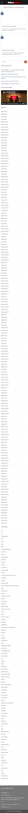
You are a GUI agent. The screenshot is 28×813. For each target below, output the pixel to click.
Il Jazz (2, 635)
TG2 (2, 765)
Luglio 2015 (4, 390)
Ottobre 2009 (4, 491)
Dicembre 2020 (4, 252)
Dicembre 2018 (4, 304)
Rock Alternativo (5, 731)
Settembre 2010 (5, 481)
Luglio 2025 (4, 140)
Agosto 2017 (4, 335)
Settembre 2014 (5, 413)
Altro (2, 538)
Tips (2, 770)
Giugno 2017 (4, 340)
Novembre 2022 (5, 207)
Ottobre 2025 (4, 132)
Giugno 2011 (4, 476)
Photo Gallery (4, 695)
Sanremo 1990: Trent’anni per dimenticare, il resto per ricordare (13, 77)
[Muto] (23, 103)
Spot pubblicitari (5, 744)
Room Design (4, 736)
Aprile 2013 (4, 450)
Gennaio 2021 (4, 249)
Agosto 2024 (4, 166)
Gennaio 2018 (4, 327)
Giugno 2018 (4, 317)
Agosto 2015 (4, 387)
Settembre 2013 (5, 439)
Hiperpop (3, 630)
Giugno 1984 (4, 517)
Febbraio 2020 (4, 278)
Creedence (3, 577)
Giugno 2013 (4, 447)
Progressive (4, 716)
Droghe (3, 593)
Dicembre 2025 (4, 127)
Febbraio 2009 (4, 504)
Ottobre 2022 (4, 210)
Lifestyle (3, 661)
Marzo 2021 (4, 244)
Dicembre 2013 (4, 431)
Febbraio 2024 (4, 176)
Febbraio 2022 (4, 226)
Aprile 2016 (4, 369)
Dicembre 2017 (4, 330)
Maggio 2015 (4, 395)
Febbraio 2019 (4, 299)
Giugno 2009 (4, 499)
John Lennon (4, 648)
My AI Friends (4, 687)
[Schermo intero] (25, 103)
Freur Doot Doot (5, 795)
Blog (2, 544)
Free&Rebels (4, 624)
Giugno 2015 (4, 392)
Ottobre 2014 (4, 411)
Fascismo (3, 619)
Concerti (3, 564)
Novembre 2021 (5, 231)
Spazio (2, 742)
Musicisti (3, 682)
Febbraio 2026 (4, 121)
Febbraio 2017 (4, 346)
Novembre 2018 (5, 306)
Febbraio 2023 (4, 202)
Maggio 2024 (4, 171)
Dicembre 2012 (4, 458)
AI (1, 533)
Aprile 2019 (4, 296)
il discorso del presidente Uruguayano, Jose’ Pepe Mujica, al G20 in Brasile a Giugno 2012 (12, 798)
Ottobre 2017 (4, 333)
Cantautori (3, 551)
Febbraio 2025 (4, 153)
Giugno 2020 (4, 267)
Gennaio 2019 (4, 301)
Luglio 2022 (4, 213)
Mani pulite (3, 666)
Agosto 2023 (4, 189)
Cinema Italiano (4, 557)
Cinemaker (3, 559)
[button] (2, 2)
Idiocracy (3, 632)
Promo (2, 718)
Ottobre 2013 (4, 437)
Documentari (4, 590)
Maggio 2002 (4, 510)
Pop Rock (3, 705)
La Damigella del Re (5, 650)
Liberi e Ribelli (4, 656)
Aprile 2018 (4, 322)
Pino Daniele (4, 697)
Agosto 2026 (4, 111)
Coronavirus (4, 567)
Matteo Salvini (4, 669)
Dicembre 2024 (4, 155)
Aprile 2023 (4, 197)
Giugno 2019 (4, 293)
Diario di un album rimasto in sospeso (9, 585)
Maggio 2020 (4, 270)
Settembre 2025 (5, 134)
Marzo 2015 (4, 398)
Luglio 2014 (4, 418)
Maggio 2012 (4, 471)
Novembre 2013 (5, 434)
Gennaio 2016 (4, 377)
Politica (3, 700)
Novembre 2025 (5, 129)
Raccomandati (4, 723)
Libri (2, 658)
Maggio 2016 (4, 366)
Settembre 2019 (5, 291)
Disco (2, 588)
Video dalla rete (4, 778)
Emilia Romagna (4, 606)
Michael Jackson (5, 671)
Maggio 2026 (4, 114)
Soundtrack (3, 739)
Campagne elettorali (6, 549)
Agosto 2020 (4, 262)
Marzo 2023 (4, 200)
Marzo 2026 (4, 119)
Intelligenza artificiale (6, 645)
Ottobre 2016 (4, 356)
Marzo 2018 (4, 325)
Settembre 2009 (5, 494)
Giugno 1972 (4, 520)
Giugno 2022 (4, 215)
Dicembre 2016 (4, 351)
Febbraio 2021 (4, 247)
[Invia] (25, 62)
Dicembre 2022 (4, 205)
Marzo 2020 (4, 275)
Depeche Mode (4, 583)
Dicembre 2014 (4, 405)
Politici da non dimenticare (7, 703)
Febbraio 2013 (4, 452)
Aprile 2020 (4, 273)
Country (3, 572)
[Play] (3, 103)
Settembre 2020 (5, 260)
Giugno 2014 (4, 421)
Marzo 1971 (4, 523)
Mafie (2, 663)
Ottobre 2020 (4, 257)
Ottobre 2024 (4, 161)
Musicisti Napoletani (6, 684)
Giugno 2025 (4, 142)
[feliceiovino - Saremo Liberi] (14, 2)
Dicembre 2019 (4, 283)
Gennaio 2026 (4, 124)
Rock (2, 729)
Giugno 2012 (4, 468)
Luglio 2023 (4, 192)
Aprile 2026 (4, 116)
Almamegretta (4, 536)
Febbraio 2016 (4, 374)
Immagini (3, 637)
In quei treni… (4, 806)
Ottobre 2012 (4, 463)
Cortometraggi (4, 570)
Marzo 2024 (4, 174)
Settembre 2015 (5, 385)
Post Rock (3, 708)
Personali (3, 692)
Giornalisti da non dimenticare (8, 627)
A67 (2, 531)
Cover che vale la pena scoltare (8, 575)
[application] (14, 97)
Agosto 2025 (4, 137)
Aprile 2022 (4, 220)
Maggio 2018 (4, 320)
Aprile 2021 (4, 241)
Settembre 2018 (5, 312)
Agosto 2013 (4, 442)
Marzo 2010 (4, 486)
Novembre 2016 (5, 353)
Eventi (2, 614)
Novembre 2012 (5, 460)
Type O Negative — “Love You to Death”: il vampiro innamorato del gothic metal (13, 70)
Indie (2, 643)
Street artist (4, 749)
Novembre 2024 (5, 158)
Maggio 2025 (4, 145)
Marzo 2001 (4, 515)
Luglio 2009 (4, 497)
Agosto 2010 (4, 484)
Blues (2, 546)
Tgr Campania (4, 768)
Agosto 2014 (4, 416)
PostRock (3, 710)
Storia (2, 747)
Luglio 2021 (4, 236)
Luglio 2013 (4, 445)
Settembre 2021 (5, 234)
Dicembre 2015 (4, 379)
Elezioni (3, 598)
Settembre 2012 (5, 465)
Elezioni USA (4, 601)
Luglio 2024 (4, 168)
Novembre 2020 (5, 254)
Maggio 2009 (4, 502)
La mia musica (4, 653)
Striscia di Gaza (4, 752)
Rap (2, 726)
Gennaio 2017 (4, 348)
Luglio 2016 (4, 361)
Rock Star (3, 734)
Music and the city (5, 676)
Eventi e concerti (5, 617)
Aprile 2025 (4, 148)
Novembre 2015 (5, 382)
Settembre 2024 (5, 163)
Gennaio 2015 (4, 403)
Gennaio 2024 (4, 179)
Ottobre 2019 (4, 288)
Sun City (3, 755)
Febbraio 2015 (4, 400)
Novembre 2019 (5, 286)
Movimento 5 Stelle (5, 674)
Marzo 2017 (4, 343)
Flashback (3, 622)
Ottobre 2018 (4, 309)
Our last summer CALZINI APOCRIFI (9, 81)
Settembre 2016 (5, 359)
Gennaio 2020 (4, 280)
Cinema (3, 554)
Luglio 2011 (4, 473)
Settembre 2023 (5, 187)
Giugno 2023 (4, 194)
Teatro (2, 757)
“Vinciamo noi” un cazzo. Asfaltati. (9, 804)
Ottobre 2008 (4, 507)
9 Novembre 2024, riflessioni (8, 50)
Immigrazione (4, 640)
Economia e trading (5, 596)
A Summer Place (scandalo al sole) (9, 26)
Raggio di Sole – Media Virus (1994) (9, 74)
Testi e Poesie (4, 762)
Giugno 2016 (4, 364)
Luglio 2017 (4, 338)
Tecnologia (3, 760)
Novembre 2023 (5, 184)
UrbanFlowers (4, 775)
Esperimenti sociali (5, 609)
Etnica (2, 611)
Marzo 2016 (4, 372)
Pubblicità (3, 721)
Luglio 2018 (4, 314)
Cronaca (3, 580)
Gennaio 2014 (4, 429)
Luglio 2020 (4, 265)
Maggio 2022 (4, 218)
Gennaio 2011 (4, 478)
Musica (2, 679)
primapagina (4, 792)
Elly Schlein (3, 603)
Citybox (3, 562)
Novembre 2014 (5, 408)
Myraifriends (4, 689)
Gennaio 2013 (4, 455)
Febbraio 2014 (4, 426)
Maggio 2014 (4, 424)
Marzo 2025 (4, 150)
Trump (2, 773)
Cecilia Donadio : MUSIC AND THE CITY (10, 83)
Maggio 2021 (4, 239)
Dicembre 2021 (4, 228)
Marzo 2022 (4, 223)
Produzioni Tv (4, 713)
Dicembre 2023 (4, 181)
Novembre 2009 (5, 489)
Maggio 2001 (4, 512)
